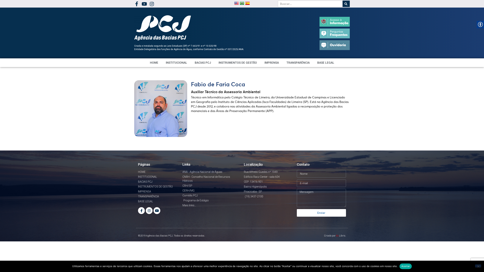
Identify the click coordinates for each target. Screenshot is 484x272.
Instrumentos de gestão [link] (238, 62)
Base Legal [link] (325, 62)
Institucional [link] (176, 62)
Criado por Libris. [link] (335, 235)
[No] (478, 265)
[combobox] (310, 4)
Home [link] (154, 62)
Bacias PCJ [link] (203, 62)
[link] (136, 4)
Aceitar (405, 266)
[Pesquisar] (346, 4)
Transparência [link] (298, 62)
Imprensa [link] (271, 62)
